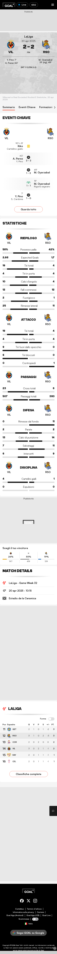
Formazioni (46, 107)
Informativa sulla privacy (23, 912)
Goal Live (46, 915)
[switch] (51, 719)
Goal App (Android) (14, 915)
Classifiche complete (28, 774)
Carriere (40, 912)
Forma (43, 719)
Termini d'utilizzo (34, 909)
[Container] (11, 47)
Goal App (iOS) (32, 915)
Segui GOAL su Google (30, 932)
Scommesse (24, 919)
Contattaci (19, 909)
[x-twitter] (28, 901)
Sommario (9, 107)
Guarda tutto (28, 209)
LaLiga (28, 36)
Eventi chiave (27, 107)
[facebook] (21, 901)
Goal (17, 945)
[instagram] (35, 901)
